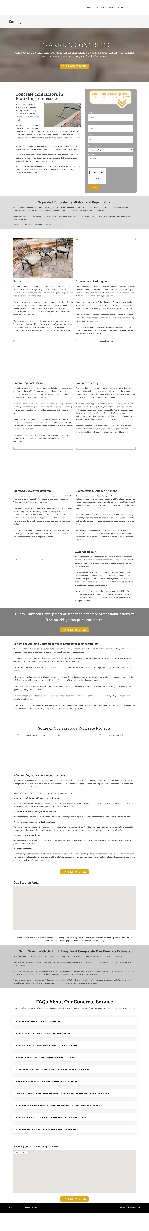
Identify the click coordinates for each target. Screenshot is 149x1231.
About (111, 8)
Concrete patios (19, 286)
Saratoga (137, 21)
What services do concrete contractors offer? (43, 1033)
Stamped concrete (20, 496)
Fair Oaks (53, 940)
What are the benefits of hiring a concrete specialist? (47, 1129)
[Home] (131, 21)
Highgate (67, 940)
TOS (138, 1207)
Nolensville (76, 940)
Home (89, 8)
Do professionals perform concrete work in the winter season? (53, 1069)
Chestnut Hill (124, 938)
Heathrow (107, 938)
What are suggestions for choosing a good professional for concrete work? (59, 1105)
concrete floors (122, 388)
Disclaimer (122, 1207)
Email (90, 123)
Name (90, 112)
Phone (90, 134)
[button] (74, 1021)
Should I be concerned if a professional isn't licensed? (47, 1081)
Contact (120, 8)
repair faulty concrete (98, 572)
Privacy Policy (131, 1207)
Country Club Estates (86, 938)
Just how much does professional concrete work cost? (48, 1057)
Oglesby (115, 938)
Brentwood (98, 938)
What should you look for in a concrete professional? (47, 1045)
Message (91, 154)
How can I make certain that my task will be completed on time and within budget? (64, 1093)
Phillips (60, 940)
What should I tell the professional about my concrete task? (51, 1117)
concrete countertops (99, 502)
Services (99, 8)
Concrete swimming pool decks (26, 388)
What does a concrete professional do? (38, 1021)
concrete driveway (113, 302)
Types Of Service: (94, 146)
